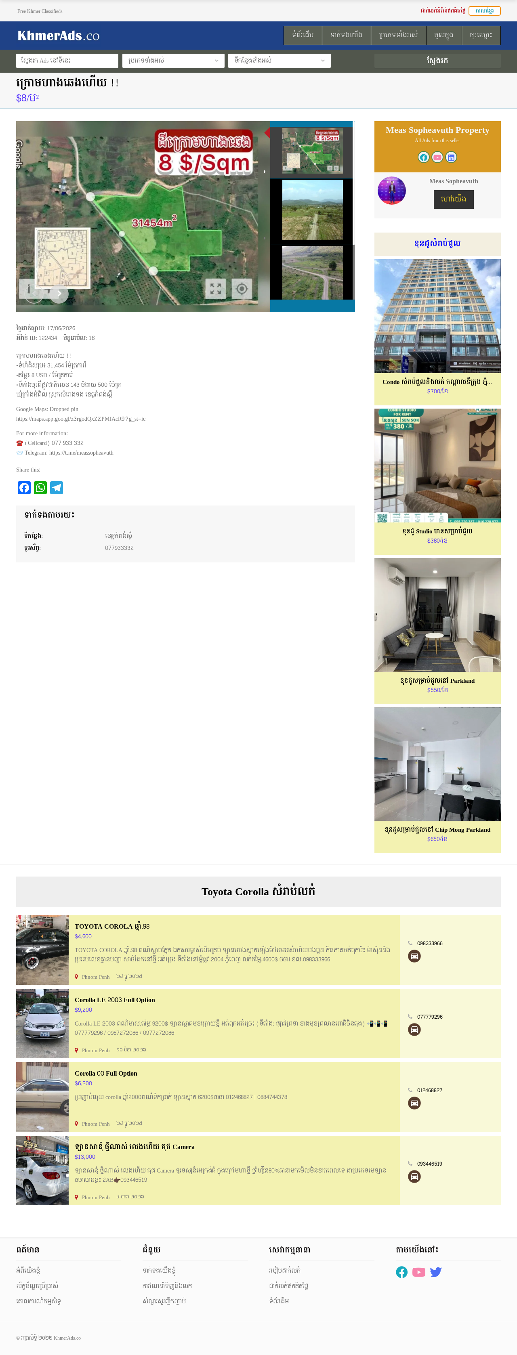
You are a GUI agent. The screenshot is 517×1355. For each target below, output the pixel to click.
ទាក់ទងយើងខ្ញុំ (159, 1271)
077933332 (119, 548)
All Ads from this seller (437, 140)
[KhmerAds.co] (91, 35)
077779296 (430, 1017)
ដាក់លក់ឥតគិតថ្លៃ (288, 1286)
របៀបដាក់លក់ (285, 1271)
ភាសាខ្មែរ (484, 10)
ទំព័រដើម (279, 1301)
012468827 (429, 1090)
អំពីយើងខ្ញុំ (28, 1271)
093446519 (429, 1164)
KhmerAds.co (67, 1338)
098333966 (430, 943)
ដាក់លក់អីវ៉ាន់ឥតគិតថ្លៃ (443, 10)
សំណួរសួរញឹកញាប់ (164, 1301)
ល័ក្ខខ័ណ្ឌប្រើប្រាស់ (37, 1286)
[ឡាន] (414, 956)
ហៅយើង (454, 199)
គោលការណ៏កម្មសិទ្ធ (38, 1301)
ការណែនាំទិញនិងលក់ (167, 1286)
